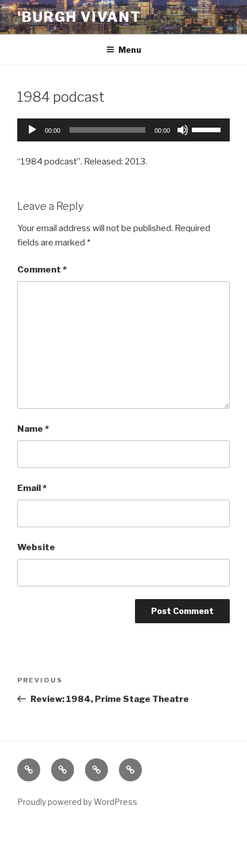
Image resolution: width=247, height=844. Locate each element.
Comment (42, 269)
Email (32, 488)
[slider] (208, 128)
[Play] (32, 130)
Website (36, 547)
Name (33, 429)
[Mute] (182, 130)
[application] (123, 129)
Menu (129, 50)
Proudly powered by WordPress (77, 802)
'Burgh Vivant (79, 17)
